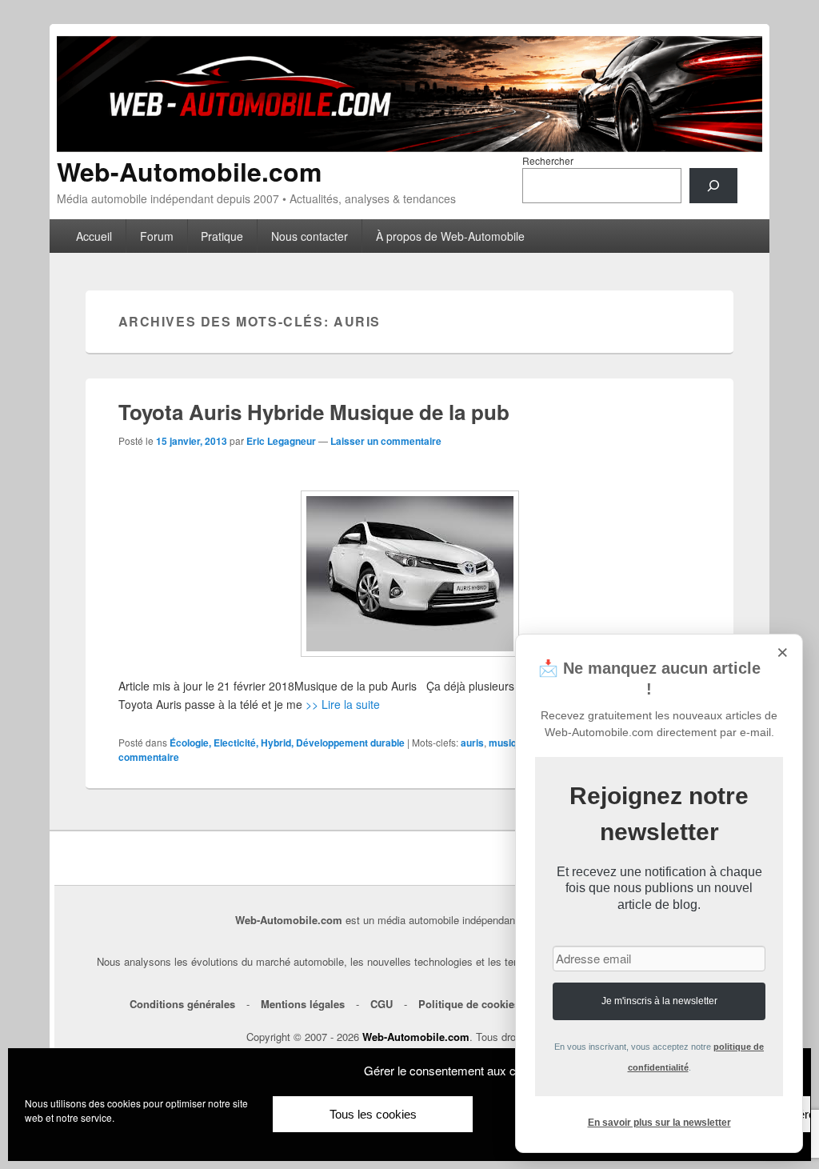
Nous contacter (309, 236)
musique (508, 742)
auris (472, 742)
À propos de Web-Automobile (450, 236)
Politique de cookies (469, 1003)
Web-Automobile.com (189, 171)
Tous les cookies (373, 1114)
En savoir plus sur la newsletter (659, 1122)
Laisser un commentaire (385, 441)
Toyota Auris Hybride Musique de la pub (313, 411)
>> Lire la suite (343, 704)
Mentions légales (303, 1003)
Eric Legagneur (281, 441)
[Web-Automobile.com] (409, 146)
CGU (381, 1003)
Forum (157, 236)
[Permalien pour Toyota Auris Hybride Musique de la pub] (409, 573)
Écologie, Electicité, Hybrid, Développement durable (287, 742)
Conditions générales (182, 1003)
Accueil (94, 236)
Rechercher (547, 160)
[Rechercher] (713, 185)
